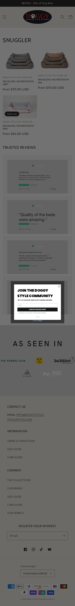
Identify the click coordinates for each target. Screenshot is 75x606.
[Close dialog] (59, 286)
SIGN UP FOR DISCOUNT (37, 310)
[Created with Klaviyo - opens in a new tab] (37, 321)
